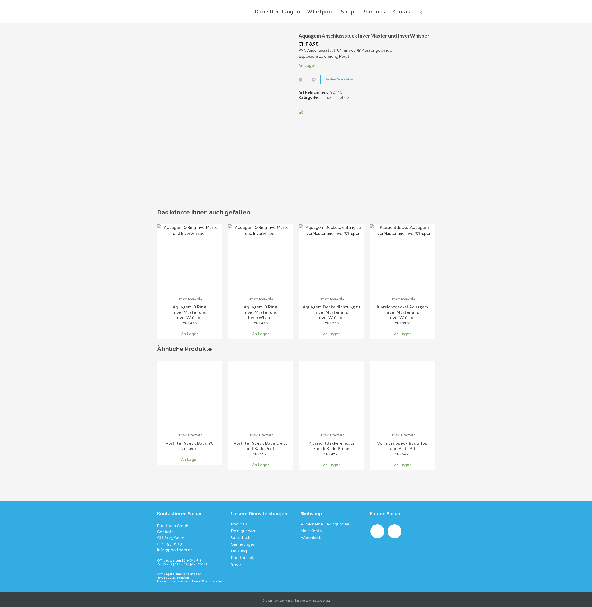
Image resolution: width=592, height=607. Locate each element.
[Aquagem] (312, 120)
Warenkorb (311, 537)
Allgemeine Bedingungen (325, 524)
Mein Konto (311, 530)
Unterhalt (240, 537)
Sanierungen (243, 544)
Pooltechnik (242, 557)
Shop (236, 564)
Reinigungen (243, 530)
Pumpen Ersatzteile (336, 97)
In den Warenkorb (341, 79)
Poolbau (239, 524)
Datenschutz (321, 600)
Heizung (239, 551)
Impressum (303, 600)
